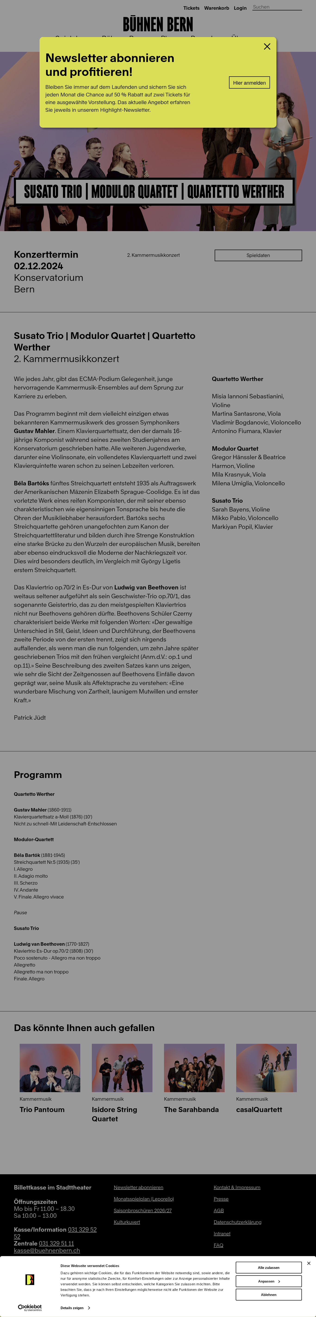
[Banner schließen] (308, 1263)
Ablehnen (268, 1295)
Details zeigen (72, 1308)
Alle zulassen (268, 1268)
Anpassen (266, 1281)
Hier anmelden (249, 82)
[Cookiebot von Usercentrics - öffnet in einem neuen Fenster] (30, 1308)
